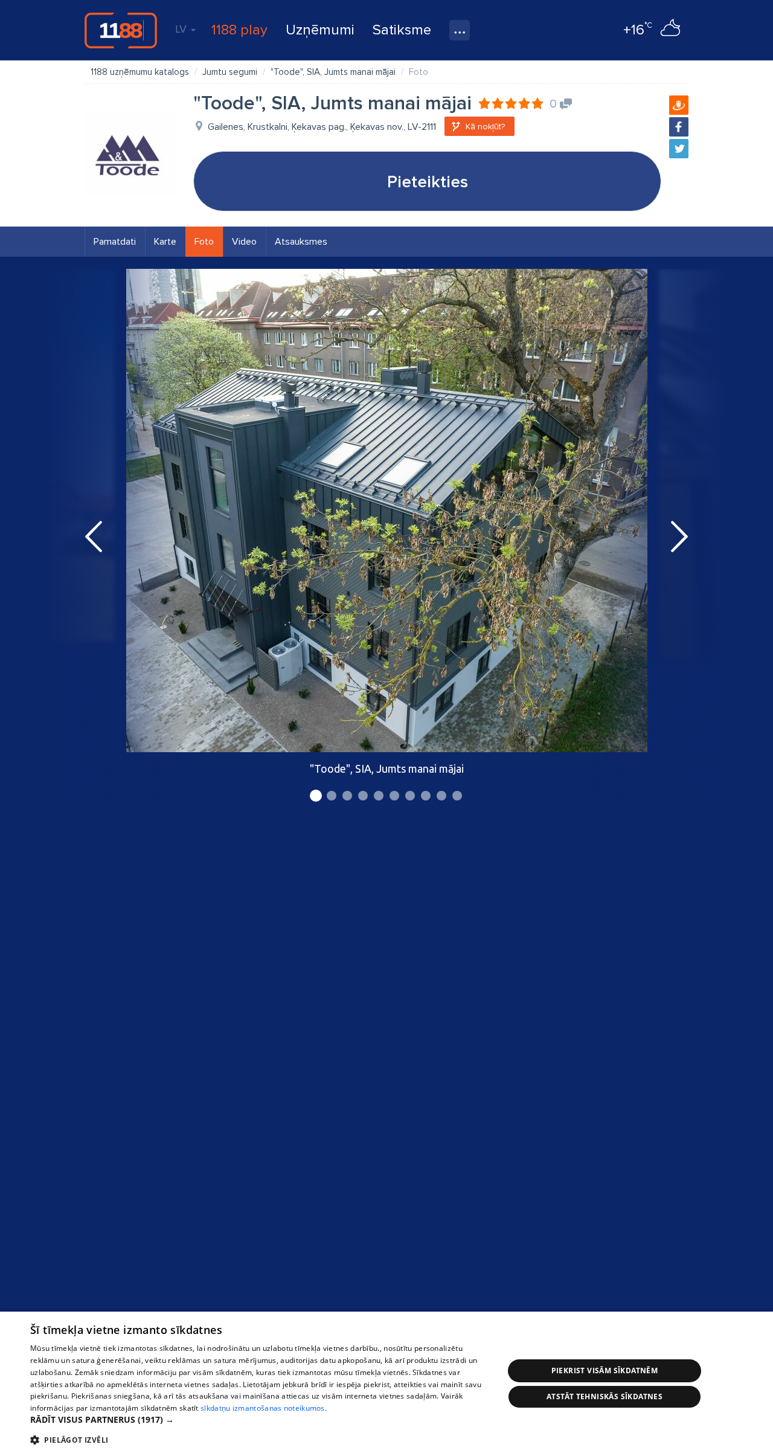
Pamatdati (115, 242)
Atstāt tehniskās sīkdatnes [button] (604, 1396)
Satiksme (402, 30)
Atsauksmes (301, 242)
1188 (121, 30)
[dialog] (386, 1384)
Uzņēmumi (320, 30)
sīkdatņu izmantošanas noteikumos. (263, 1408)
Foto (204, 242)
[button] (260, 1419)
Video (244, 242)
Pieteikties (427, 182)
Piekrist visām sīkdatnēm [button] (604, 1370)
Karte (165, 242)
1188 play (239, 30)
